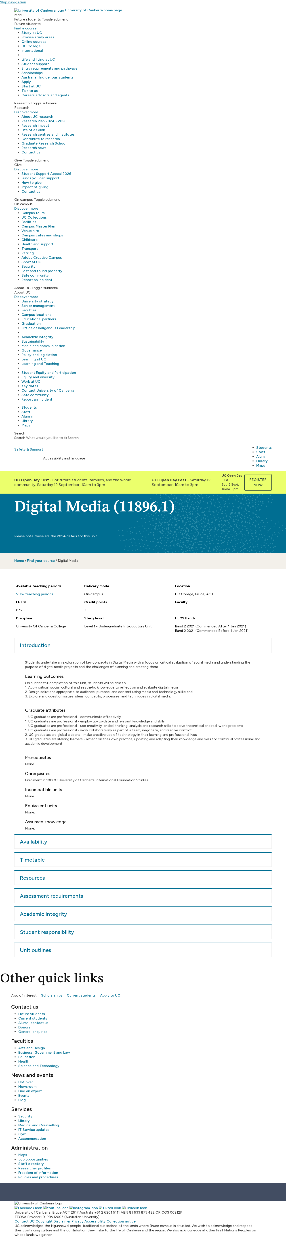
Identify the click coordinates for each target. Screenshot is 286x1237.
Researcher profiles (34, 1168)
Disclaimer (62, 1221)
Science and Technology (38, 1066)
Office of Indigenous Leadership (48, 328)
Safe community (35, 275)
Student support (35, 64)
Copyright (44, 1221)
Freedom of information (38, 1173)
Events (23, 1095)
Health (23, 1061)
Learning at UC (33, 359)
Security (28, 266)
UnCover (25, 1082)
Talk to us (29, 91)
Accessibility (95, 1221)
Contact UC (25, 1221)
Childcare (29, 240)
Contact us (30, 152)
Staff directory (31, 1164)
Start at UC (31, 86)
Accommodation (32, 1138)
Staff (25, 412)
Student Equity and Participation (48, 372)
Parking (27, 253)
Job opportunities (33, 1159)
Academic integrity (37, 337)
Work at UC (30, 381)
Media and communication (43, 346)
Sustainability (32, 341)
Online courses (33, 41)
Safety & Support (28, 449)
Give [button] (18, 160)
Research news (33, 148)
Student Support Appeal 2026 (46, 174)
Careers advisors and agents (45, 95)
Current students (81, 995)
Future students (31, 1014)
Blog (22, 1100)
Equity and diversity (38, 377)
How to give (31, 182)
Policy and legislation (39, 355)
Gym (22, 1134)
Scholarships (32, 73)
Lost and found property (41, 271)
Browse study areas (37, 37)
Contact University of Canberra (47, 390)
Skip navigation (13, 2)
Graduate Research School (43, 143)
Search (19, 438)
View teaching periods (34, 594)
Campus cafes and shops (42, 235)
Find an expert (30, 1091)
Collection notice (121, 1221)
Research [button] (22, 103)
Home (19, 561)
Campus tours (33, 213)
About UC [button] (22, 288)
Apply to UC (110, 995)
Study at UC (31, 33)
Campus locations (36, 314)
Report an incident (36, 280)
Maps (25, 425)
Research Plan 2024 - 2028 (44, 121)
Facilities (28, 222)
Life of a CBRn (33, 130)
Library (27, 421)
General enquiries (32, 1032)
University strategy (37, 301)
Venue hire (30, 231)
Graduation (31, 323)
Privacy (78, 1221)
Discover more (26, 112)
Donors (24, 1027)
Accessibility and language (64, 458)
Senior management (38, 306)
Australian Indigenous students (47, 77)
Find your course (41, 561)
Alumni (27, 416)
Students (29, 407)
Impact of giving (34, 187)
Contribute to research (40, 139)
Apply (26, 82)
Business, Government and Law (44, 1052)
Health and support (37, 244)
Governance (31, 350)
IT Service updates (33, 1129)
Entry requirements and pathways (49, 68)
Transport (29, 248)
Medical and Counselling (38, 1125)
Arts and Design (31, 1048)
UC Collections (34, 217)
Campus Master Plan (38, 226)
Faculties (28, 310)
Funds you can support (40, 178)
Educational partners (38, 319)
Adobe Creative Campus (41, 257)
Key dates (29, 386)
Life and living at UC (38, 59)
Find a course (25, 28)
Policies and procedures (38, 1177)
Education (26, 1057)
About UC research (37, 116)
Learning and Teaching (40, 364)
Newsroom (27, 1086)
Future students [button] (27, 19)
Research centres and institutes (48, 134)
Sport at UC (31, 262)
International (32, 50)
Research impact (35, 125)
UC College (30, 46)
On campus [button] (23, 199)
